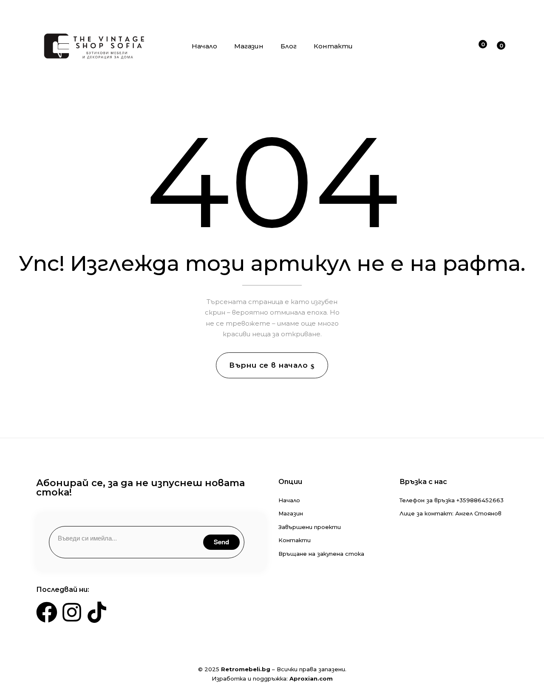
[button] (498, 48)
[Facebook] (46, 612)
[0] (477, 47)
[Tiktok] (97, 612)
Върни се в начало (269, 365)
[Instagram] (71, 612)
